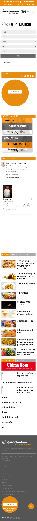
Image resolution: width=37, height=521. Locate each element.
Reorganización (6, 422)
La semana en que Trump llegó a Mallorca (25, 374)
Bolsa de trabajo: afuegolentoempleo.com (25, 312)
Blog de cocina (6, 461)
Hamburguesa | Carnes (26, 321)
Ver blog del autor (12, 177)
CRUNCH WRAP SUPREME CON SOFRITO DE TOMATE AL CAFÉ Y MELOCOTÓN (26, 265)
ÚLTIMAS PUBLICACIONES (19, 255)
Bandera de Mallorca (8, 407)
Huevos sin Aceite (7, 494)
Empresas (4, 473)
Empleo (4, 482)
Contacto (4, 479)
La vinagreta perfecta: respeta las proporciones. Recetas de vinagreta (26, 352)
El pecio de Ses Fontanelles (10, 417)
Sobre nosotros (6, 476)
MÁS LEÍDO (5, 255)
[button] (3, 198)
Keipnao (4, 397)
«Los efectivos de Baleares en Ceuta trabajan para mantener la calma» (26, 390)
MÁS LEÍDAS (20, 360)
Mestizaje (4, 412)
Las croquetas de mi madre (25, 331)
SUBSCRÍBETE (15, 92)
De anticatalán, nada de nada (11, 402)
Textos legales (6, 485)
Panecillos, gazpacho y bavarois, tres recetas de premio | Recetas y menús (25, 342)
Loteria (3, 427)
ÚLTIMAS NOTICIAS (8, 360)
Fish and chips (24, 293)
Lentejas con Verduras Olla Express (13, 491)
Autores (4, 470)
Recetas (4, 464)
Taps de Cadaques (7, 488)
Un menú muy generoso (27, 283)
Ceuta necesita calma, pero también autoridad (16, 382)
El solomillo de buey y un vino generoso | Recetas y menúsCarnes (26, 276)
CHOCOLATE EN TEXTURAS (23, 303)
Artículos (4, 467)
